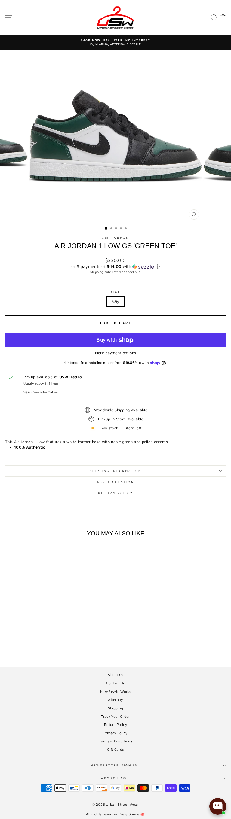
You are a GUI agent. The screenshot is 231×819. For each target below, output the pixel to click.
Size (115, 291)
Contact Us (115, 683)
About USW (114, 778)
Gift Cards (115, 749)
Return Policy (115, 493)
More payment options (115, 353)
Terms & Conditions (115, 741)
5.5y (115, 301)
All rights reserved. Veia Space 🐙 (115, 814)
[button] (115, 266)
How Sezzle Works (115, 691)
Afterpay (115, 700)
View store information (40, 392)
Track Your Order (115, 716)
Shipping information (116, 471)
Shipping (97, 272)
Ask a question (115, 482)
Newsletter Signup (114, 765)
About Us (115, 675)
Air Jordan (115, 238)
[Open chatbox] (217, 806)
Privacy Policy (115, 733)
